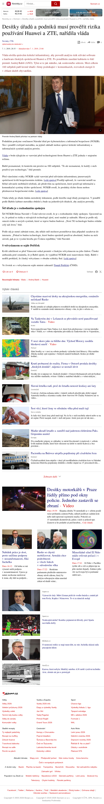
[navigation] (3, 4)
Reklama (30, 790)
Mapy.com (34, 758)
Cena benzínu (82, 758)
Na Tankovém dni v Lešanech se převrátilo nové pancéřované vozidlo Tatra (64, 320)
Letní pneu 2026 (78, 732)
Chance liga (76, 704)
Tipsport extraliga (78, 711)
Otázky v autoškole (79, 747)
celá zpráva (50, 180)
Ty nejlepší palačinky (11, 732)
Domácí (34, 370)
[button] (52, 105)
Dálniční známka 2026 (80, 736)
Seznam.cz (95, 4)
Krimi (33, 326)
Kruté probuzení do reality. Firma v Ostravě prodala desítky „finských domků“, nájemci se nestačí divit (64, 365)
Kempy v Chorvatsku (45, 732)
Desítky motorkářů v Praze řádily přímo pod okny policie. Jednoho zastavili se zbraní (72, 497)
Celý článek (87, 522)
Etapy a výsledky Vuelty (47, 707)
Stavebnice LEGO (49, 776)
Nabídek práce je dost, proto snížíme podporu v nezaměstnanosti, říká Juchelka (15, 557)
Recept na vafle (9, 747)
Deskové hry (92, 776)
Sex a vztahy (36, 412)
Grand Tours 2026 (44, 722)
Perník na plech (9, 751)
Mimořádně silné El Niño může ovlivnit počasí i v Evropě (86, 555)
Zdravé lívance (8, 740)
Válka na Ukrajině (37, 303)
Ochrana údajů (88, 790)
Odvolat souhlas (40, 793)
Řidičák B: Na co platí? (80, 743)
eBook (83, 42)
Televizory (35, 780)
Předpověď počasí (49, 758)
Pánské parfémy (64, 780)
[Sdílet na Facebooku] (96, 271)
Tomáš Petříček (61, 265)
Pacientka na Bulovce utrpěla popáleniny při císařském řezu (64, 453)
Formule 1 (75, 719)
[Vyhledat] (55, 3)
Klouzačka (70, 767)
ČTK (12, 41)
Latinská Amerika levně (46, 747)
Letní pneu (80, 776)
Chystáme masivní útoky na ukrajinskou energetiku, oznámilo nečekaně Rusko (65, 297)
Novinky (5, 41)
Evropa (33, 438)
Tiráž (46, 790)
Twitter (21, 790)
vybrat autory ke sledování (11, 44)
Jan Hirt (40, 711)
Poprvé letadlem (44, 736)
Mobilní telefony (32, 776)
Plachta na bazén (33, 767)
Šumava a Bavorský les (47, 740)
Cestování (35, 390)
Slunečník (59, 767)
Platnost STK (76, 751)
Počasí (33, 348)
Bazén (21, 767)
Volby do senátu (9, 719)
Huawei (45, 280)
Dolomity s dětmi (44, 751)
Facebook (11, 790)
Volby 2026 (7, 704)
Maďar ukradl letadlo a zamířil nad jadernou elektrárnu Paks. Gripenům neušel (64, 432)
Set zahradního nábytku (87, 767)
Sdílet (93, 42)
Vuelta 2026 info (43, 704)
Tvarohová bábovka (10, 743)
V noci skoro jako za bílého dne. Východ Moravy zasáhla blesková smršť (62, 342)
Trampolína (48, 767)
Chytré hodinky (48, 780)
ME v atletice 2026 (79, 715)
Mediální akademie (59, 790)
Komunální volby (9, 722)
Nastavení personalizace (60, 793)
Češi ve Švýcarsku (44, 743)
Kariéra (39, 790)
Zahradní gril (46, 771)
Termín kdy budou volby (12, 715)
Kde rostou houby (66, 758)
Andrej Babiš (33, 280)
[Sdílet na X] (100, 271)
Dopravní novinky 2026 (81, 740)
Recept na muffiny (10, 736)
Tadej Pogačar (43, 715)
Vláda (5, 155)
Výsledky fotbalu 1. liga (81, 707)
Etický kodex (74, 790)
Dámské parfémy (66, 776)
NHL (73, 722)
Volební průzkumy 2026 (12, 707)
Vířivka (57, 771)
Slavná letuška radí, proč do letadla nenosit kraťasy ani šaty (63, 386)
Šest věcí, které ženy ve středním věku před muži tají (60, 408)
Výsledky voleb (8, 711)
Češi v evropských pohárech (51, 762)
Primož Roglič (42, 719)
